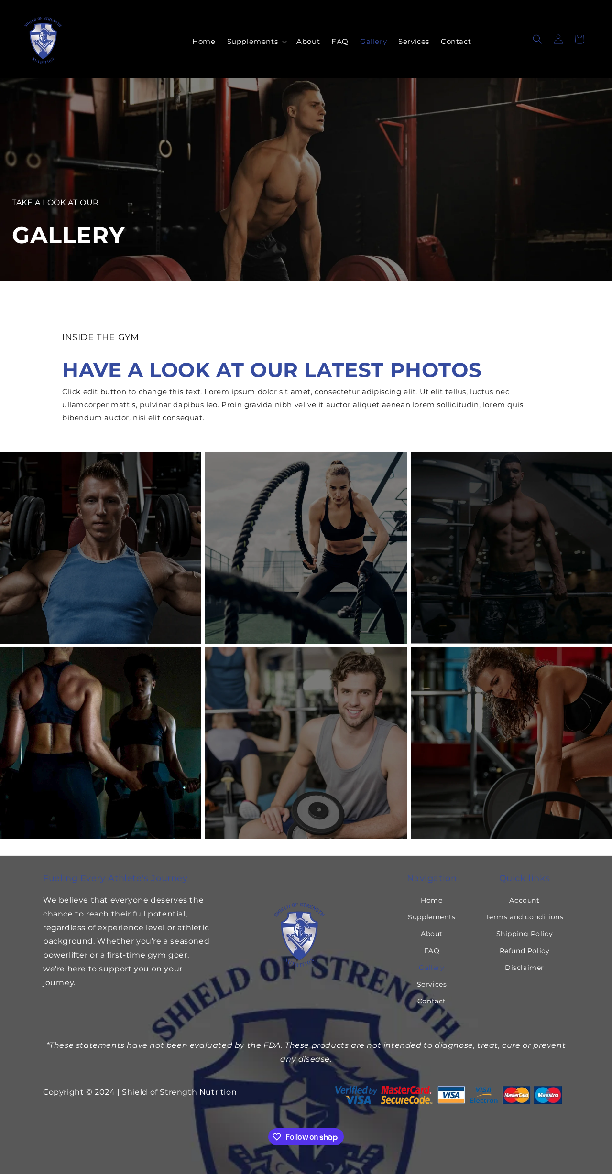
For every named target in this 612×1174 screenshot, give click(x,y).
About (432, 933)
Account (524, 900)
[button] (256, 41)
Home (431, 900)
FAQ (432, 951)
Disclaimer (524, 967)
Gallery (431, 967)
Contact (431, 1001)
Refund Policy (525, 951)
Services (432, 984)
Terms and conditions (525, 917)
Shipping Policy (524, 933)
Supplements (432, 917)
